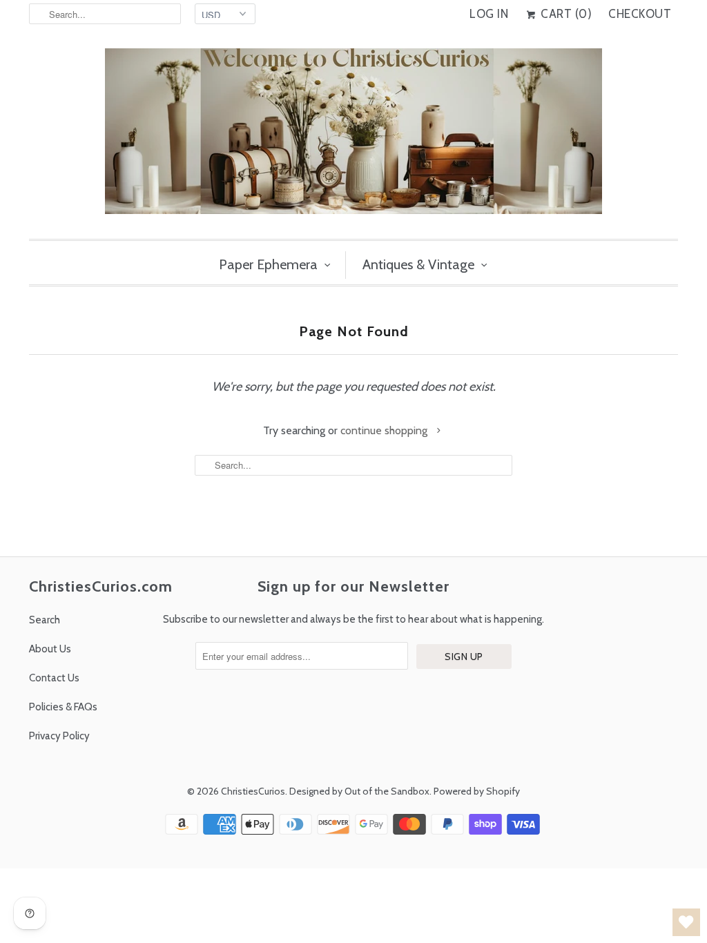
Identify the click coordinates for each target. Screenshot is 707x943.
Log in (488, 14)
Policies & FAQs (63, 707)
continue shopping (385, 430)
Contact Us (54, 678)
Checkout (639, 14)
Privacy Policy (59, 736)
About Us (50, 649)
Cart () (565, 14)
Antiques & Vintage (418, 264)
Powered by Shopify (477, 791)
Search (44, 620)
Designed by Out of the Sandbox (359, 791)
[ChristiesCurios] (353, 136)
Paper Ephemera (268, 264)
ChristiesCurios (253, 791)
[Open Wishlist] (686, 922)
